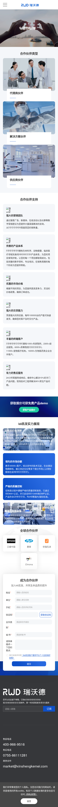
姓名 (8, 592)
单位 (8, 599)
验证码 (9, 614)
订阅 (49, 708)
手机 (8, 607)
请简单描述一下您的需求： (9, 646)
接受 (29, 801)
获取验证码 (46, 614)
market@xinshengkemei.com (25, 766)
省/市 (8, 634)
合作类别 (9, 625)
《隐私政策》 (31, 794)
